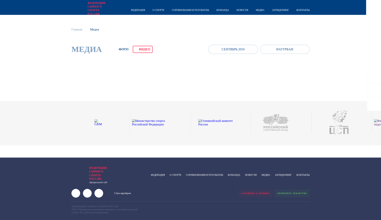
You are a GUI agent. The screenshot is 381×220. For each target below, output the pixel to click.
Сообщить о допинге (255, 193)
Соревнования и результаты (190, 10)
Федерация (138, 10)
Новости (242, 10)
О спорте (158, 10)
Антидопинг (280, 10)
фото (123, 49)
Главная (76, 29)
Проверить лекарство (292, 193)
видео (144, 49)
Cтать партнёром (122, 193)
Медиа (260, 10)
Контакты (303, 10)
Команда (222, 10)
